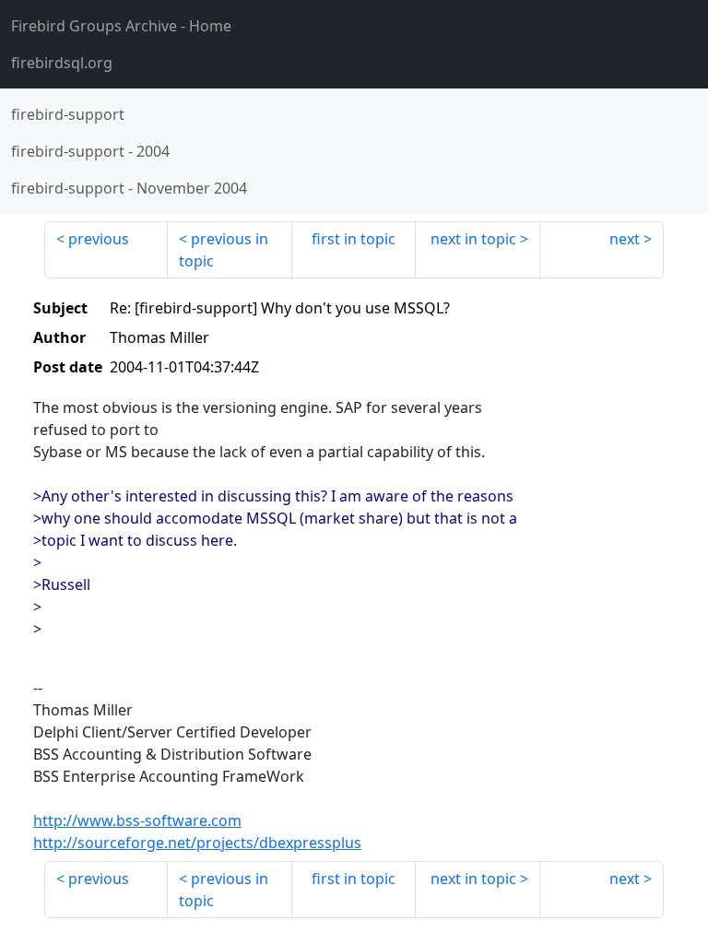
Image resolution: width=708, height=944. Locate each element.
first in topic (353, 239)
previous (98, 239)
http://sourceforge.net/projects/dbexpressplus (197, 842)
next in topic (473, 239)
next (624, 239)
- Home (121, 26)
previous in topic (223, 250)
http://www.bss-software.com (137, 820)
